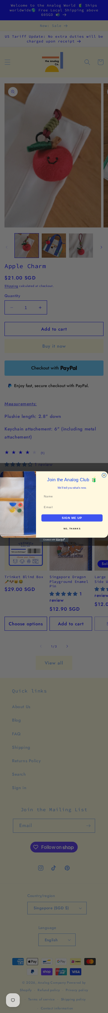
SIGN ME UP (72, 517)
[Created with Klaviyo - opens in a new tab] (54, 539)
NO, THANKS (72, 528)
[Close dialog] (104, 475)
